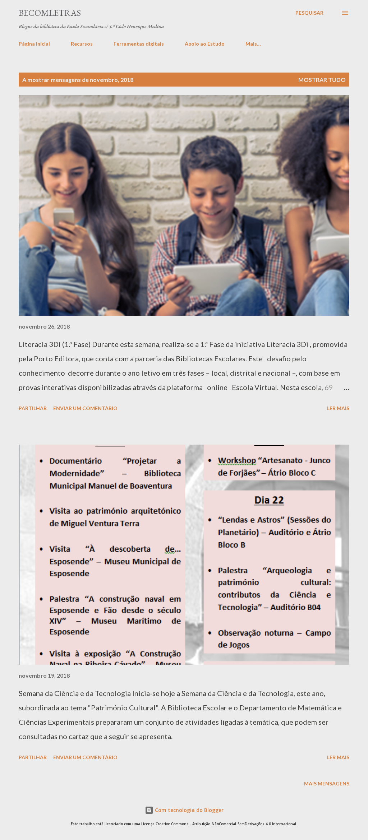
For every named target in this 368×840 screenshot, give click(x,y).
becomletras (50, 12)
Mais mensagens (326, 783)
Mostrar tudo (322, 79)
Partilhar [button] (33, 408)
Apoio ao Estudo (205, 44)
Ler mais (338, 408)
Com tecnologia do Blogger (188, 810)
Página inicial (34, 44)
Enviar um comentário (85, 408)
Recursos (82, 44)
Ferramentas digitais (139, 44)
